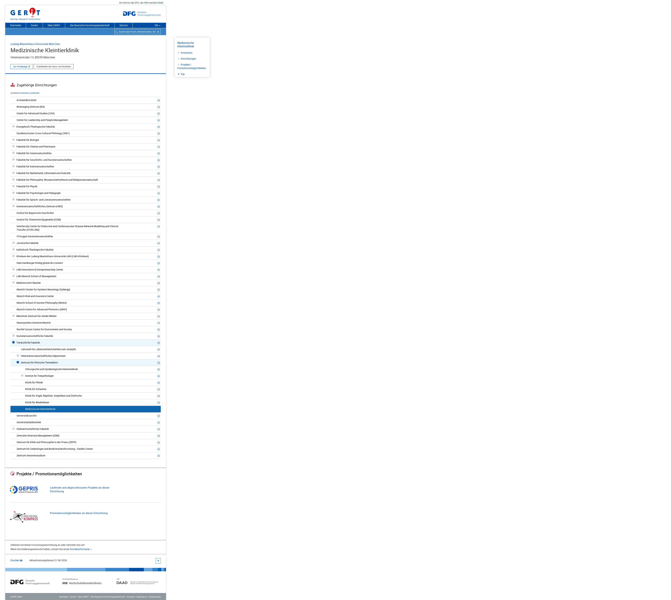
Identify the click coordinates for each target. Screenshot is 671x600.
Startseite (15, 25)
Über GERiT (54, 25)
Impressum (141, 596)
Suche (34, 25)
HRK (146, 2)
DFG (137, 2)
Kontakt (130, 596)
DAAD (160, 2)
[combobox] (137, 31)
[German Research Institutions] (25, 13)
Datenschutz (155, 596)
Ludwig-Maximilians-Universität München (35, 44)
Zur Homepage (20, 66)
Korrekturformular (80, 549)
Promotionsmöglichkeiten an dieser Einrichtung (79, 513)
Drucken (14, 560)
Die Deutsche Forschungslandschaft (90, 25)
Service (124, 25)
